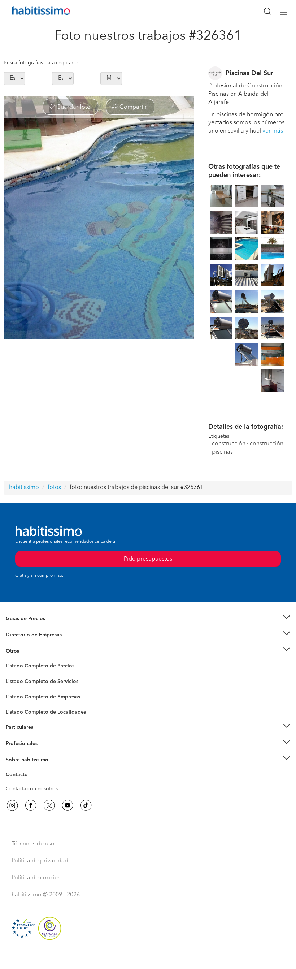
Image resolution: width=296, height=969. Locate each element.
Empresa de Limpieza (30, 650)
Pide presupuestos (148, 956)
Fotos (12, 674)
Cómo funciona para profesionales (46, 752)
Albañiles (16, 701)
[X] (49, 805)
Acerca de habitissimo (31, 768)
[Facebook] (30, 805)
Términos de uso (33, 844)
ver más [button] (272, 131)
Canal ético (19, 775)
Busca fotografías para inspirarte (41, 62)
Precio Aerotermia (27, 634)
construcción (228, 444)
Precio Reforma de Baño (34, 627)
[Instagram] (12, 805)
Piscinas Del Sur (249, 73)
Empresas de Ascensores (34, 643)
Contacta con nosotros (32, 788)
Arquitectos (19, 708)
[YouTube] (67, 805)
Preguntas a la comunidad (35, 667)
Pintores (15, 686)
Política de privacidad (40, 861)
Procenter (17, 681)
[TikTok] (85, 805)
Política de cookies (36, 878)
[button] (148, 619)
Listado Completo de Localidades (46, 712)
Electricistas (19, 694)
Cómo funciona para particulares (43, 736)
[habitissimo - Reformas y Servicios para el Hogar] (33, 12)
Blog (11, 659)
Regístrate (17, 743)
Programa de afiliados (31, 783)
